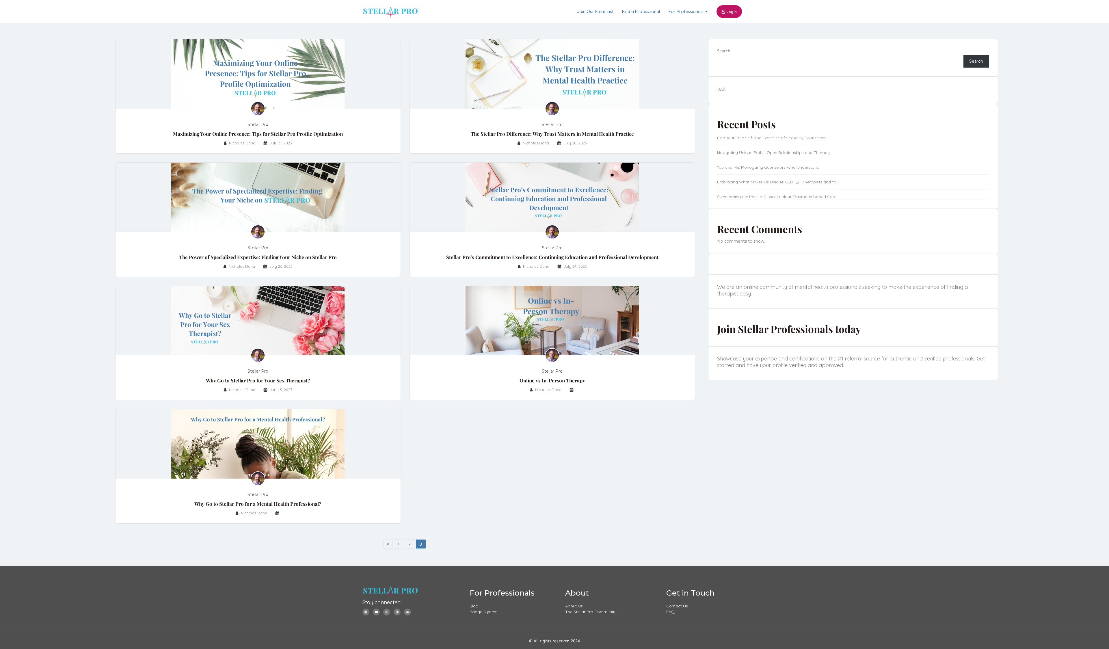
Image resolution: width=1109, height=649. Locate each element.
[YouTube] (376, 612)
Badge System (484, 611)
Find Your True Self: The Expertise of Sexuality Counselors (771, 137)
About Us (574, 606)
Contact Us (677, 606)
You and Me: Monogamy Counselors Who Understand (768, 167)
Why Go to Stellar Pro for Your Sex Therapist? (258, 380)
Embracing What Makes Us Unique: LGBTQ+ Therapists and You (778, 182)
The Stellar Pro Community (591, 611)
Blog (474, 606)
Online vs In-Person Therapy (552, 380)
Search (723, 50)
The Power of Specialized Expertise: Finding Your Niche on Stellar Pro (258, 257)
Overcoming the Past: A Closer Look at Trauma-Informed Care (776, 196)
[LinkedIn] (397, 612)
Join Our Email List (595, 11)
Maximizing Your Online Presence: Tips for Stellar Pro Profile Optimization (258, 134)
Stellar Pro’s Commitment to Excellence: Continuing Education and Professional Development (552, 257)
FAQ (670, 611)
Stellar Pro (258, 124)
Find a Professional (641, 11)
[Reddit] (407, 612)
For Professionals (686, 11)
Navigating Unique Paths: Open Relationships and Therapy (773, 152)
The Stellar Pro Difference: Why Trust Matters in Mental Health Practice (552, 134)
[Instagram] (386, 612)
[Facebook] (365, 612)
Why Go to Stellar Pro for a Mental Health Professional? (257, 504)
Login (731, 11)
